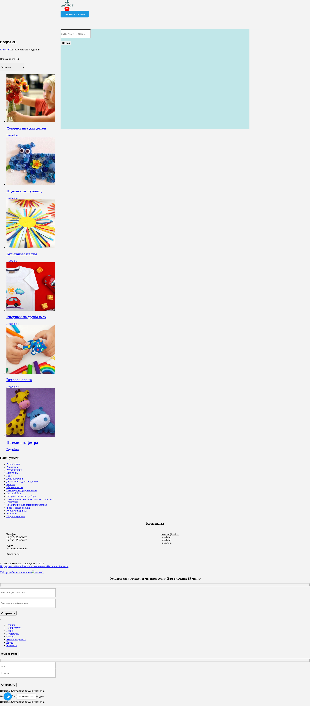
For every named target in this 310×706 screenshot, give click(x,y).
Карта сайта (13, 554)
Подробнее (12, 135)
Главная (4, 49)
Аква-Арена (13, 464)
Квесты (10, 484)
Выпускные (13, 472)
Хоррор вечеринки (16, 510)
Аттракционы (14, 470)
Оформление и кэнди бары (21, 496)
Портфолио (12, 633)
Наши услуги (13, 627)
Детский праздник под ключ (22, 481)
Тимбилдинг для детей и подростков (26, 504)
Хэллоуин (11, 513)
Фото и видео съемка (18, 507)
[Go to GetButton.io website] (8, 703)
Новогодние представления (21, 490)
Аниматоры (13, 467)
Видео (9, 642)
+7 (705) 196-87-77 (16, 537)
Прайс (9, 630)
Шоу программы (15, 516)
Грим (9, 475)
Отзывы (10, 636)
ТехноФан (12, 502)
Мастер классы (14, 487)
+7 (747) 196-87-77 (16, 540)
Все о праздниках (16, 639)
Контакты (11, 645)
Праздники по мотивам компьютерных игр (30, 499)
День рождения (14, 478)
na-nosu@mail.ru (170, 534)
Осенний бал (13, 493)
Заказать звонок (75, 14)
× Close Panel (9, 653)
